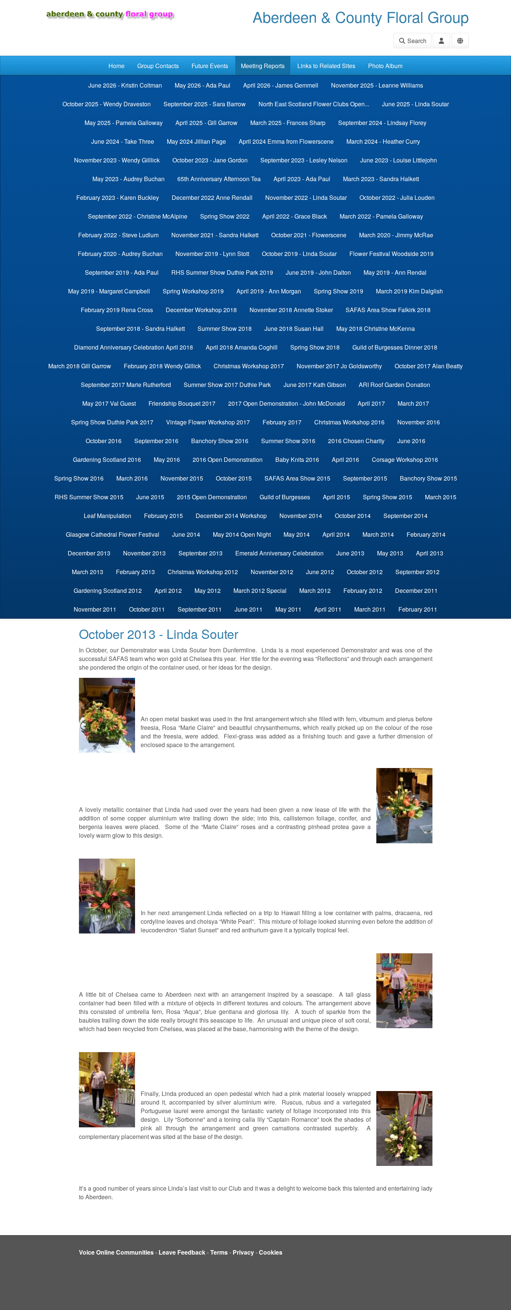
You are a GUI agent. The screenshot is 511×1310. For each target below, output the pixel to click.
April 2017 (371, 403)
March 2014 (378, 534)
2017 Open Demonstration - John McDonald (286, 403)
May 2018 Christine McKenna (375, 328)
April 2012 (168, 590)
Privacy (243, 1252)
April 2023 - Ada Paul (301, 178)
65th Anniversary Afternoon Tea (219, 178)
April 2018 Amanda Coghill (242, 347)
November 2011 (95, 609)
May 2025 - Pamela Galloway (124, 122)
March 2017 (413, 403)
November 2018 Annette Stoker (291, 309)
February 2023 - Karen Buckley (117, 197)
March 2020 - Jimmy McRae (396, 235)
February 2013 (135, 571)
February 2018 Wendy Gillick (162, 366)
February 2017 (282, 422)
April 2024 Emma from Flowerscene (286, 141)
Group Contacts (158, 65)
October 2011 (147, 609)
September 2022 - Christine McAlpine (137, 216)
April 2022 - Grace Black (294, 216)
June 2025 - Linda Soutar (415, 104)
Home (116, 65)
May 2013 (390, 553)
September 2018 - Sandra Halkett (140, 328)
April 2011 (328, 609)
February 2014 (426, 534)
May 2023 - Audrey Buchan (128, 178)
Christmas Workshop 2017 (249, 366)
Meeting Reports (263, 65)
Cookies (270, 1252)
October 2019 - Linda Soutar (299, 253)
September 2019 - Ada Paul (122, 272)
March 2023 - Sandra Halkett (381, 178)
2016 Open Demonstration (228, 459)
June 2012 (320, 571)
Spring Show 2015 (387, 497)
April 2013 (429, 553)
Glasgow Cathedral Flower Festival (112, 534)
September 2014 (405, 515)
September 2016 (156, 440)
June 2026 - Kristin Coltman (125, 85)
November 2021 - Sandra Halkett (214, 235)
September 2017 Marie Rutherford (126, 384)
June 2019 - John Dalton (318, 272)
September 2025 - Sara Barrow (204, 104)
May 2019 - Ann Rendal (395, 272)
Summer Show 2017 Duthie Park (227, 384)
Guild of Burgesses (285, 497)
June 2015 (150, 497)
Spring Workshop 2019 (193, 291)
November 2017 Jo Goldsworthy (339, 366)
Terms (219, 1252)
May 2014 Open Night (242, 534)
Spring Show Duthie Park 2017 (112, 422)
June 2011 (249, 609)
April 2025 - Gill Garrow (206, 122)
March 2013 (87, 571)
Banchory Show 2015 (428, 478)
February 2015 (163, 515)
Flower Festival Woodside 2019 (391, 253)
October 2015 (234, 478)
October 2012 (365, 571)
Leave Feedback (182, 1252)
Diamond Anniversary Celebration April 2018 (133, 347)
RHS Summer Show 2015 (89, 497)
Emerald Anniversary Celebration (279, 553)
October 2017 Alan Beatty (429, 366)
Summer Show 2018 (225, 328)
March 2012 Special (260, 590)
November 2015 (181, 478)
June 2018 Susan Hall (294, 328)
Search (416, 40)
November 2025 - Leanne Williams (377, 85)
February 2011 (417, 609)
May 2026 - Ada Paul (202, 85)
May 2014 (297, 534)
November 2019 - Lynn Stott (212, 253)
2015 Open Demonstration (212, 497)
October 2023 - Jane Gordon (210, 160)
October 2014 (353, 515)
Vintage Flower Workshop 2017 (208, 422)
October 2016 (104, 440)
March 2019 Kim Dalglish (409, 291)
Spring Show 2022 (225, 216)
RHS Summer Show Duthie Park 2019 (222, 272)
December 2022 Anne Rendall (212, 197)
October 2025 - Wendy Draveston (106, 104)
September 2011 (200, 609)
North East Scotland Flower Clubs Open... (313, 104)
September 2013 (200, 553)
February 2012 (362, 590)
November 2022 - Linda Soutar (306, 197)
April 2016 (345, 459)
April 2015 (336, 497)
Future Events (210, 65)
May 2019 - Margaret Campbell (109, 291)
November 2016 (418, 422)
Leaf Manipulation (107, 515)
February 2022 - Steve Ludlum (118, 235)
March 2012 (315, 590)
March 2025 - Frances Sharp (287, 122)
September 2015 (365, 478)
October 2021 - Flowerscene (308, 235)
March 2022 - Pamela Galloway (381, 216)
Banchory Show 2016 (219, 440)
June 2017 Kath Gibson (315, 384)
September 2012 (417, 571)
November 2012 (272, 571)
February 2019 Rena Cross (117, 309)
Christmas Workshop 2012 (203, 571)
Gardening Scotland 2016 (107, 459)
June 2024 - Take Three (122, 141)
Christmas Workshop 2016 (349, 422)
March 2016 (132, 478)
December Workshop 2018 (201, 309)
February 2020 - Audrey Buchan (120, 253)
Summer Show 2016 (288, 440)
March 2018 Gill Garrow (79, 366)
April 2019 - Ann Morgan (268, 291)
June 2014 (186, 534)
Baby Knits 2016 (297, 459)
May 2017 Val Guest (109, 403)
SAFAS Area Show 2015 (297, 478)
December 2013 (89, 553)
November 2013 (144, 553)
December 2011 (416, 590)
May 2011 (288, 609)
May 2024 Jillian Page (196, 141)
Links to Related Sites (326, 65)
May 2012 (208, 590)
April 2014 (336, 534)
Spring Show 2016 (79, 478)
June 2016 (411, 440)
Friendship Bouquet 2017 (182, 403)
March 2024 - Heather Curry (383, 141)
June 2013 (350, 553)
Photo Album (385, 65)
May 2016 (167, 459)
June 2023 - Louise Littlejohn (398, 160)
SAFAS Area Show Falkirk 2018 (388, 309)
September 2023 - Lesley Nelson (304, 160)
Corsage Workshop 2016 (405, 459)
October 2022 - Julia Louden (397, 197)
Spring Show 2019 (338, 291)
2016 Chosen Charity (356, 440)
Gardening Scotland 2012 (108, 590)
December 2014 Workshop (231, 515)
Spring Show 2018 (315, 347)
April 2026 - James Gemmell (280, 85)
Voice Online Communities (116, 1252)
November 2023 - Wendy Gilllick (117, 160)
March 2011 (370, 609)
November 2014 (300, 515)
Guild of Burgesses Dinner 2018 (394, 347)
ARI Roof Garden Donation (394, 384)
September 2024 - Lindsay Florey (382, 122)
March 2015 (440, 497)
